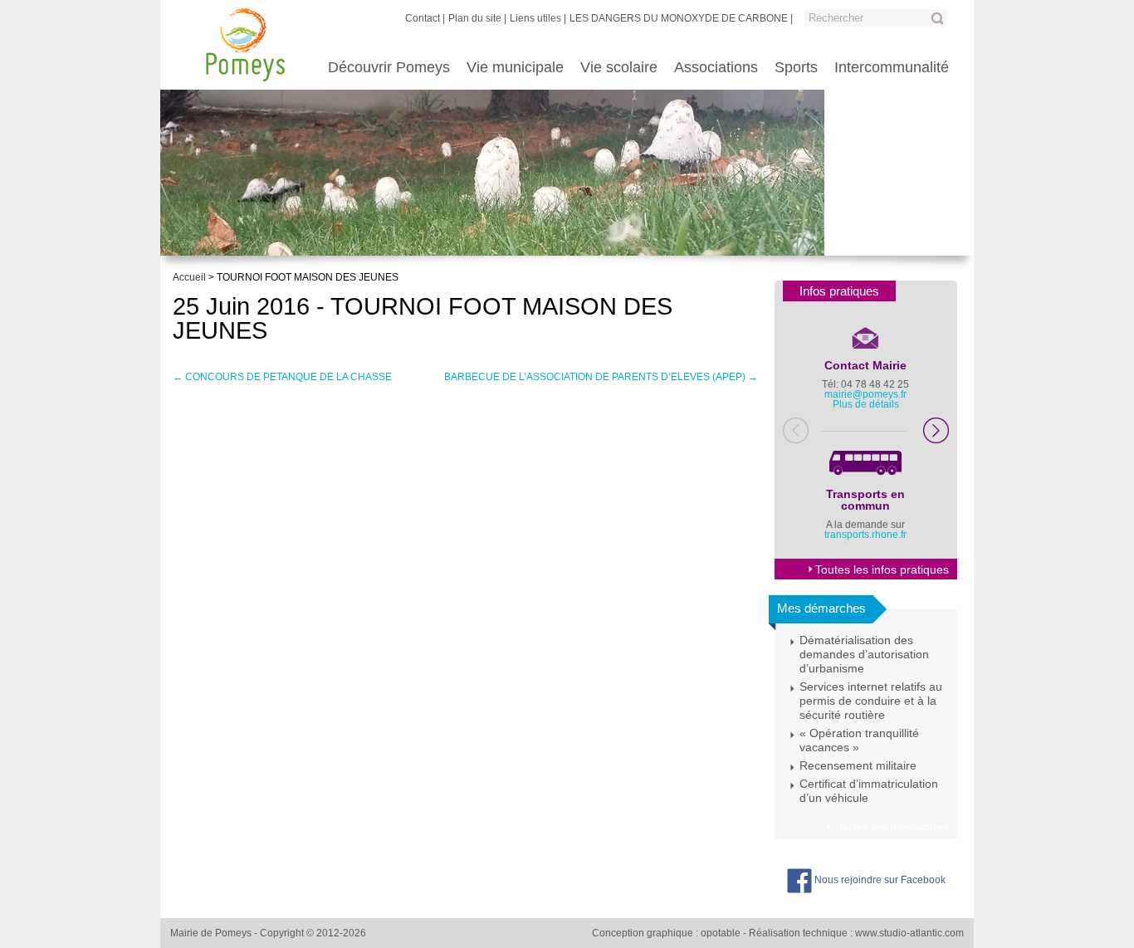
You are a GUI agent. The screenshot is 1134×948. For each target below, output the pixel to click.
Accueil (189, 277)
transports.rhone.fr (865, 534)
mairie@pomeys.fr (865, 394)
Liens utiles (535, 18)
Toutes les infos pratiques (882, 569)
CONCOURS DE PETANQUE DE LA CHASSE (282, 377)
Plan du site (474, 18)
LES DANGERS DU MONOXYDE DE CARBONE (678, 18)
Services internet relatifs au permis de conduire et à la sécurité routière (870, 700)
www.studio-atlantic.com (909, 933)
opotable (721, 933)
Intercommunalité (891, 67)
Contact (422, 18)
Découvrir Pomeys (389, 67)
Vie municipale (515, 67)
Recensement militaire (857, 765)
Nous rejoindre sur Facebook (879, 880)
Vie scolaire (618, 67)
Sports (796, 67)
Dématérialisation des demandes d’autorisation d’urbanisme (864, 654)
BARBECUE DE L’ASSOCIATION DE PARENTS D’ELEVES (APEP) (601, 377)
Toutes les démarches (891, 826)
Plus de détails (866, 404)
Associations (716, 67)
